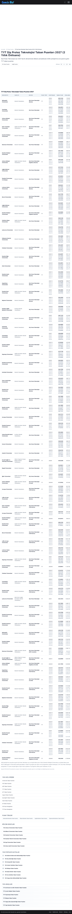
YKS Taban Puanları (10, 49)
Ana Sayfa (3, 49)
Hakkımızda (55, 912)
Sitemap (66, 912)
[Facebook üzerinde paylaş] (64, 64)
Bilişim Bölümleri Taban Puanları (26, 818)
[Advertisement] (36, 15)
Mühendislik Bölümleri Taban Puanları (10, 818)
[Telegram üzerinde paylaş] (70, 64)
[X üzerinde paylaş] (61, 64)
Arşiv (50, 912)
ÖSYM (44, 769)
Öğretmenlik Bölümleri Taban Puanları (56, 818)
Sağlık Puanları (15, 64)
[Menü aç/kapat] (68, 2)
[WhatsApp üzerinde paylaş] (67, 64)
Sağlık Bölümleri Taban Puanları (41, 818)
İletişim (61, 912)
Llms (70, 912)
